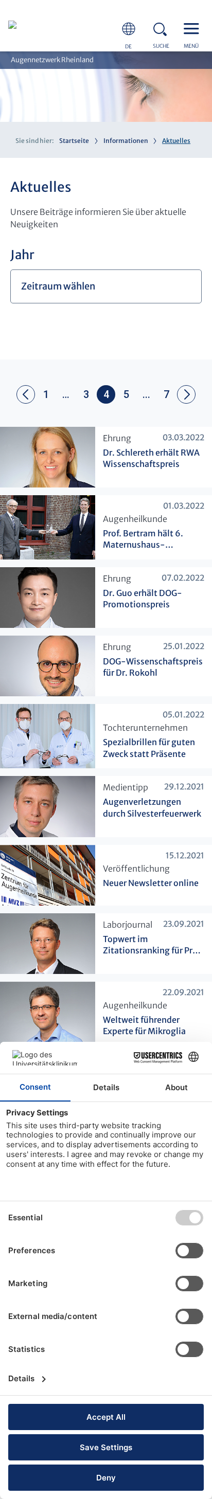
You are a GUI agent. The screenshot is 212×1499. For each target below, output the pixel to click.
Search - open (163, 27)
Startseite (74, 141)
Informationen (125, 141)
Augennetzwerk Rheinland (52, 60)
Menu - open (194, 27)
